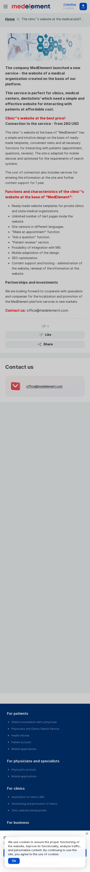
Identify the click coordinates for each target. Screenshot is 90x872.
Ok (14, 861)
